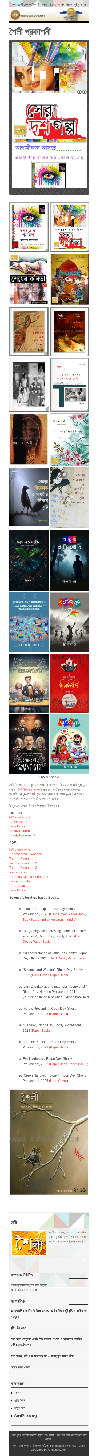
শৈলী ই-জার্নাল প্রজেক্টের (30, 789)
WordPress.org (25, 1416)
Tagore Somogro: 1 (23, 859)
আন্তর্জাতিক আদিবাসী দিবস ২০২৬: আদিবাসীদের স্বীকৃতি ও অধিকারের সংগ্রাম (49, 7)
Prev (79, 92)
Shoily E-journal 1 (22, 831)
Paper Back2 (78, 1064)
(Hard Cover (57, 958)
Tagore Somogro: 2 (23, 863)
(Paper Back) (40, 1030)
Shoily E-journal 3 (22, 835)
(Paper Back (58, 1014)
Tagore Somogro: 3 (23, 868)
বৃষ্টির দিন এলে (18, 1327)
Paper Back (76, 914)
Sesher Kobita (19, 881)
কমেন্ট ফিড (19, 1408)
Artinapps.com (57, 1449)
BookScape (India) (36, 919)
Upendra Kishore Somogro (28, 877)
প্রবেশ (17, 1393)
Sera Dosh (17, 826)
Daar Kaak (17, 886)
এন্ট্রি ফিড (19, 1400)
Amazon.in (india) (64, 919)
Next (84, 92)
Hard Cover (58, 914)
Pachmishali (18, 822)
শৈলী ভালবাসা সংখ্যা (19, 817)
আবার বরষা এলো (20, 1366)
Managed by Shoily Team (68, 1445)
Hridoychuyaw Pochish (26, 854)
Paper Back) (59, 975)
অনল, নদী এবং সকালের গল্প (24, 1290)
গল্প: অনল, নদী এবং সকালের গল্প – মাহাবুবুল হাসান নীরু (42, 1355)
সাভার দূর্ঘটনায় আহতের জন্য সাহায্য (29, 1285)
